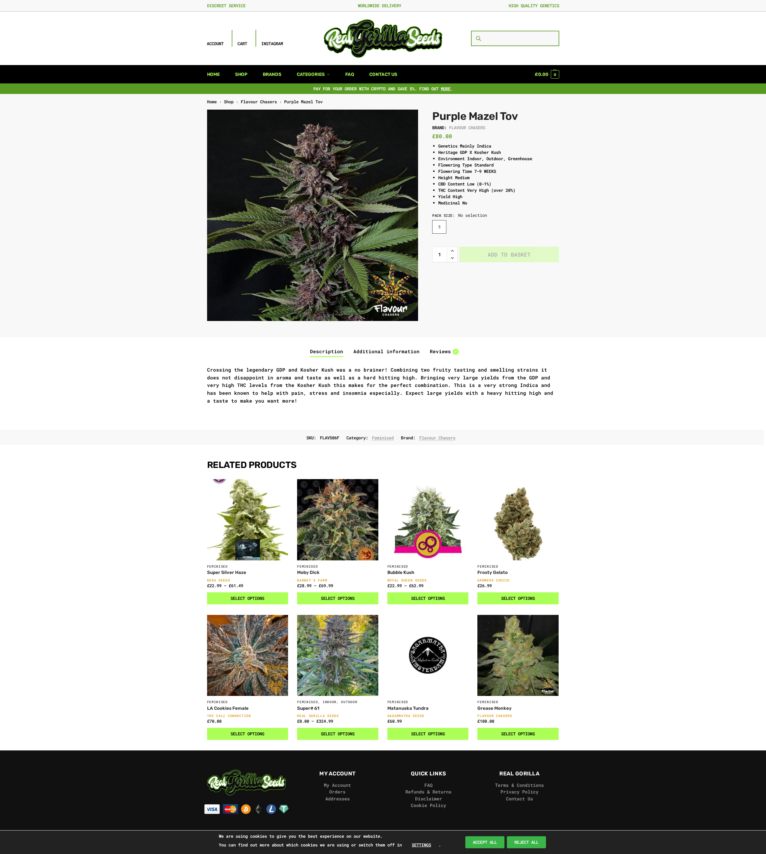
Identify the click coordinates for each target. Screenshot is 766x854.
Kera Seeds (218, 580)
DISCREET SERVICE (226, 5)
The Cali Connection (229, 715)
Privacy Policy (519, 792)
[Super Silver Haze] (247, 519)
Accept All (485, 842)
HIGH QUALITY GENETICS (534, 5)
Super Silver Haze (226, 572)
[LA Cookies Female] (247, 655)
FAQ (428, 785)
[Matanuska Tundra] (428, 655)
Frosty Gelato (492, 572)
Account (215, 43)
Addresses (337, 799)
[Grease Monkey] (518, 655)
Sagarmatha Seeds (405, 715)
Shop (229, 101)
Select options (247, 598)
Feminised (383, 438)
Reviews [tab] (443, 351)
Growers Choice (493, 580)
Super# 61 (308, 708)
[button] (547, 74)
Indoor (329, 702)
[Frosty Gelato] (518, 519)
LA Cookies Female (228, 708)
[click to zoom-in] (312, 215)
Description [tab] (326, 351)
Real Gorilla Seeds (318, 715)
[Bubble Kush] (428, 519)
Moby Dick (308, 572)
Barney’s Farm (312, 580)
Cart (242, 43)
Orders (337, 792)
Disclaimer (428, 799)
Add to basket (509, 254)
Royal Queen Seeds (407, 580)
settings (421, 845)
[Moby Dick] (337, 519)
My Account (337, 785)
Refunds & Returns (428, 792)
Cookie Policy (428, 805)
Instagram (272, 43)
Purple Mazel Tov (303, 101)
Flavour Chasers (259, 101)
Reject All (526, 842)
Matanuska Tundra (408, 708)
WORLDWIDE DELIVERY (379, 5)
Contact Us (519, 799)
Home (212, 101)
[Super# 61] (337, 655)
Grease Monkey (494, 708)
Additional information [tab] (386, 351)
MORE (446, 89)
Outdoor (349, 702)
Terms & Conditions (519, 785)
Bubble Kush (400, 572)
